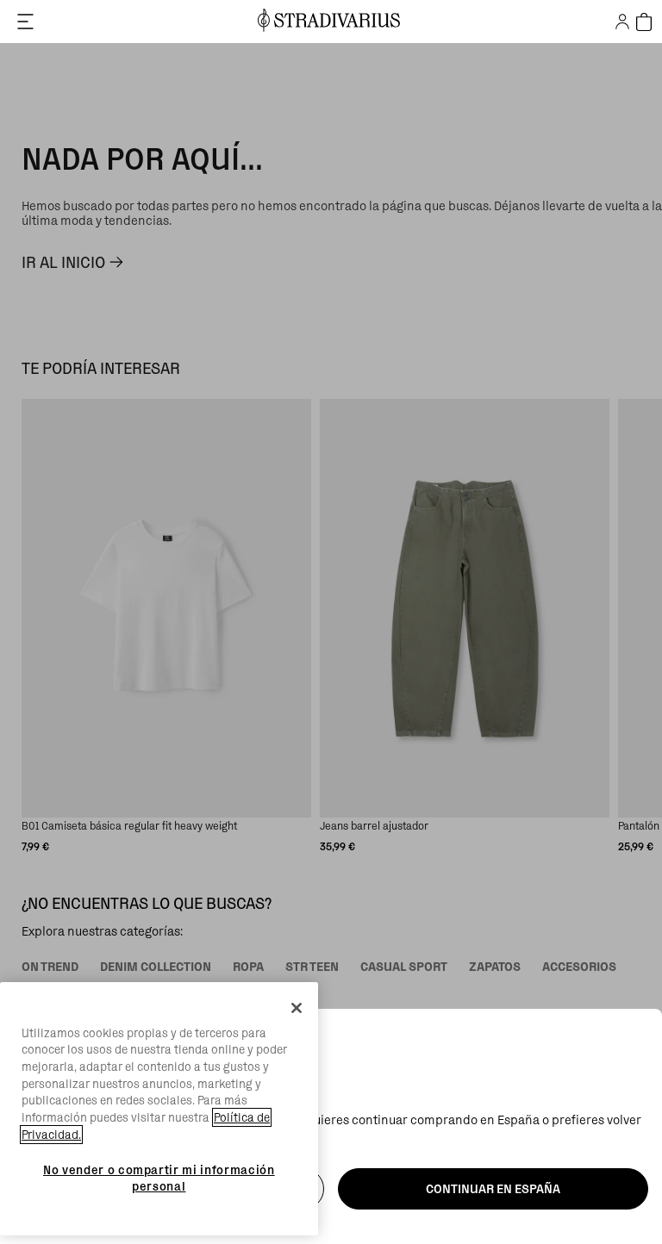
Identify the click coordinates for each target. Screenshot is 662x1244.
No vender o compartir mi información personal (159, 1177)
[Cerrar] (296, 1008)
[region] (159, 1109)
